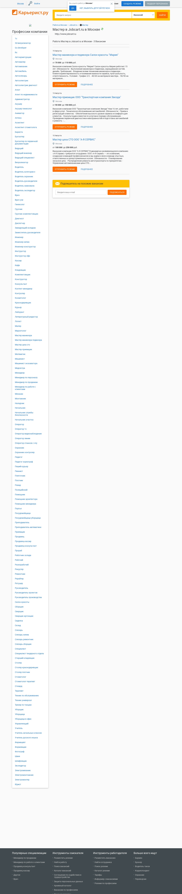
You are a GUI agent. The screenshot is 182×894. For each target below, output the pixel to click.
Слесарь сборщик (23, 644)
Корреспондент (142, 870)
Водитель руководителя (26, 181)
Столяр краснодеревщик (26, 667)
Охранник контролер (25, 452)
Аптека (18, 118)
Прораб (18, 550)
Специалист (20, 649)
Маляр (18, 326)
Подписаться (117, 192)
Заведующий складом (25, 228)
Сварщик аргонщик (24, 616)
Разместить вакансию (105, 858)
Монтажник (20, 398)
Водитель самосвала (24, 186)
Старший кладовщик (25, 658)
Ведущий (19, 148)
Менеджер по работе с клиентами (29, 862)
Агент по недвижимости (26, 94)
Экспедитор (20, 766)
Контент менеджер (23, 289)
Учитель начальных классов (28, 733)
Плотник (19, 480)
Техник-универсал (23, 700)
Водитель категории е (25, 172)
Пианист (19, 471)
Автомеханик (21, 66)
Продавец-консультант (26, 546)
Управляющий (21, 723)
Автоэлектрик (21, 80)
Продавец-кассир (23, 541)
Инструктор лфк (22, 256)
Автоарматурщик (23, 57)
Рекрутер (19, 569)
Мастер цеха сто (22, 345)
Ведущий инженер (23, 153)
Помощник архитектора (26, 499)
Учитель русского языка (26, 737)
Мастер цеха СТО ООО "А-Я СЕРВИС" (74, 139)
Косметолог (20, 298)
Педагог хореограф (24, 462)
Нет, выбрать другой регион (95, 8)
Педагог (18, 457)
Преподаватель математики (28, 527)
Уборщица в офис (23, 719)
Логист (18, 321)
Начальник (20, 408)
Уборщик (19, 709)
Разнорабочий (22, 565)
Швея (17, 756)
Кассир (18, 260)
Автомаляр (20, 62)
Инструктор (20, 251)
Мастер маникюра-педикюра (28, 340)
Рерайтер (19, 579)
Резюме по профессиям (105, 883)
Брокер (138, 862)
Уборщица (20, 714)
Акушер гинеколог (23, 108)
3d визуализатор (23, 43)
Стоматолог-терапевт (25, 681)
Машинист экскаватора (26, 363)
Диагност (19, 218)
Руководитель (21, 588)
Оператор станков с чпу (26, 443)
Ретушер (19, 583)
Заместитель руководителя (27, 232)
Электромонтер (22, 780)
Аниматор (19, 113)
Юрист (18, 784)
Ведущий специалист (25, 158)
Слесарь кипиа (22, 635)
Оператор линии (22, 438)
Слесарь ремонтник (24, 639)
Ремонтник (20, 574)
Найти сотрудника (103, 862)
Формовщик (20, 747)
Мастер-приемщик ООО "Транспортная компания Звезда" (87, 97)
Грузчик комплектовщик (26, 214)
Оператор (19, 424)
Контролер (20, 293)
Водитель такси (142, 866)
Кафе (17, 265)
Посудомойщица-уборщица (28, 518)
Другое (17, 875)
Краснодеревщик (23, 303)
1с (16, 38)
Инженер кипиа (22, 242)
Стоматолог (20, 677)
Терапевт (19, 691)
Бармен (138, 858)
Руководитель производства (28, 597)
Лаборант (19, 312)
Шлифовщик (21, 761)
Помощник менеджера (25, 504)
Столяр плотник (22, 672)
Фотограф (19, 751)
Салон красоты (22, 602)
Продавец (19, 536)
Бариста (19, 132)
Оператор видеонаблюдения (28, 434)
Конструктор (21, 279)
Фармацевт (20, 742)
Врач (17, 195)
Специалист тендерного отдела (29, 653)
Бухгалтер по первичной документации (26, 142)
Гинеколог (20, 204)
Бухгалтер (19, 136)
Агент (17, 90)
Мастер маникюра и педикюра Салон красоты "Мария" (85, 54)
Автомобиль (21, 71)
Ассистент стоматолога (26, 127)
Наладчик (19, 403)
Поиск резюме (101, 866)
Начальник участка (24, 420)
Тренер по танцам (23, 705)
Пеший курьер (21, 466)
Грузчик (18, 209)
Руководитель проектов (26, 592)
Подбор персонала (157, 4)
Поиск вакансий (61, 866)
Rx (16, 52)
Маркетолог (20, 331)
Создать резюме (132, 4)
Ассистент (19, 122)
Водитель (19, 167)
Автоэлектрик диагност (26, 85)
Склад (18, 625)
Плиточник (20, 476)
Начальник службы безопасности (24, 413)
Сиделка (19, 621)
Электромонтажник (24, 775)
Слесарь (19, 630)
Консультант (21, 284)
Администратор (22, 99)
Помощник (20, 494)
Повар (18, 485)
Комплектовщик (22, 274)
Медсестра (20, 368)
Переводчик (140, 879)
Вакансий (138, 15)
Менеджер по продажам (26, 382)
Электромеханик (23, 770)
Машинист (20, 359)
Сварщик (19, 611)
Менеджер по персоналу (26, 377)
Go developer (20, 48)
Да (72, 8)
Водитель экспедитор (25, 190)
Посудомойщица (23, 513)
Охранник (19, 448)
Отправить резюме (65, 84)
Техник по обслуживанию (27, 695)
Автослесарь (21, 76)
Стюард (18, 686)
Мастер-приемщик (23, 349)
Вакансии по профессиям (66, 890)
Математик (20, 354)
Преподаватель (22, 522)
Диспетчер (20, 223)
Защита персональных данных (68, 881)
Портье (18, 508)
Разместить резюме (63, 858)
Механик (19, 394)
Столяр (18, 663)
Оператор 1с (21, 429)
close (111, 3)
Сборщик (19, 607)
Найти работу (60, 862)
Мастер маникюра (23, 335)
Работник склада (23, 555)
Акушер (18, 104)
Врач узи (19, 200)
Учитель (19, 728)
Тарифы (98, 875)
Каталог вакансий (62, 870)
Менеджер (20, 373)
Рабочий (19, 560)
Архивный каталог (63, 885)
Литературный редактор (26, 317)
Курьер (18, 307)
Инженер (19, 237)
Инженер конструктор (25, 246)
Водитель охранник (24, 176)
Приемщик (20, 532)
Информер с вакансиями (106, 879)
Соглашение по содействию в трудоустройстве (67, 876)
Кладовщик (20, 270)
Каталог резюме (102, 870)
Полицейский (21, 490)
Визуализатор (21, 162)
